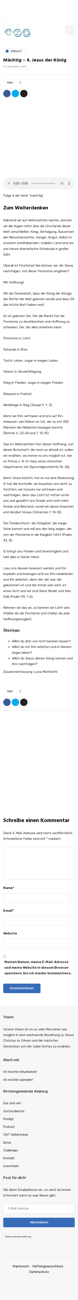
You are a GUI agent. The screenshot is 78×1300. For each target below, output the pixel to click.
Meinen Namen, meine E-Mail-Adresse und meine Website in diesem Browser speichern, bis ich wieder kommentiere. (38, 967)
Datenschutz (39, 1272)
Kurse (7, 1142)
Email (8, 911)
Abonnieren (39, 808)
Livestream (11, 1166)
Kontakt (9, 1158)
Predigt (8, 1119)
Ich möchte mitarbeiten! (20, 1072)
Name (8, 888)
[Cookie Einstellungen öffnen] (7, 1295)
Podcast (9, 1127)
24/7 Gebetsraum (15, 1134)
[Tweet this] (15, 93)
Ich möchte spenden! (18, 1080)
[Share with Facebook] (7, 93)
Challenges (10, 1150)
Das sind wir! (12, 1103)
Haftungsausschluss (47, 1266)
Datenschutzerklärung (18, 1236)
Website (10, 933)
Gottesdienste (13, 1111)
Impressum (21, 1266)
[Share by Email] (24, 93)
